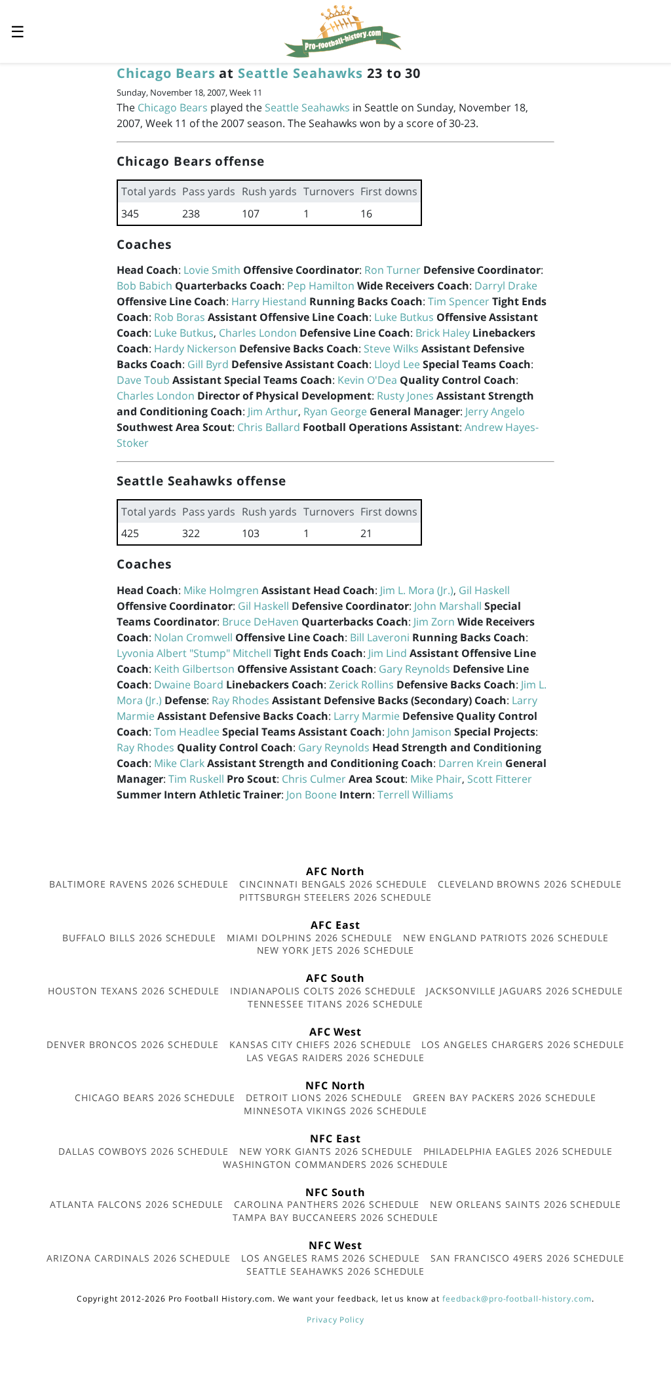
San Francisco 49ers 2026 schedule (527, 1258)
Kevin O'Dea (367, 380)
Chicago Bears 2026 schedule (155, 1097)
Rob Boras (179, 317)
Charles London (258, 333)
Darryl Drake (505, 285)
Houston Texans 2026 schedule (134, 991)
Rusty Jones (405, 395)
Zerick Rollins (361, 684)
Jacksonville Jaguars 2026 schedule (524, 991)
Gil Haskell (484, 590)
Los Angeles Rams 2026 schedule (330, 1258)
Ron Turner (392, 270)
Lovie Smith (211, 270)
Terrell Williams (415, 794)
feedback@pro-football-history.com (517, 1298)
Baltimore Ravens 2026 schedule (139, 884)
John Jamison (419, 731)
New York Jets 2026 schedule (336, 950)
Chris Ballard (268, 427)
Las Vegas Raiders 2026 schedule (335, 1057)
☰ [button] (17, 31)
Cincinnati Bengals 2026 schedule (333, 884)
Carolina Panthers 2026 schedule (327, 1204)
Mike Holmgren (221, 590)
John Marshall (448, 606)
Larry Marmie (367, 716)
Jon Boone (311, 794)
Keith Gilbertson (194, 669)
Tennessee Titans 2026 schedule (336, 1004)
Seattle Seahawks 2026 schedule (335, 1271)
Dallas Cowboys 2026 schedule (143, 1151)
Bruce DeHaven (260, 621)
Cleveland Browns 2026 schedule (530, 884)
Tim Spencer (458, 301)
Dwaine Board (188, 684)
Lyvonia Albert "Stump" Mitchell (194, 653)
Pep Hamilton (321, 285)
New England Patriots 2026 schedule (506, 937)
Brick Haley (442, 333)
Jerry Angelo (495, 411)
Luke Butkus (404, 317)
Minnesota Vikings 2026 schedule (336, 1110)
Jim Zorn (434, 621)
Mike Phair (436, 779)
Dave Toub (143, 380)
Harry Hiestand (269, 301)
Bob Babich (144, 285)
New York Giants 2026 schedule (326, 1151)
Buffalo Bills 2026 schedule (139, 937)
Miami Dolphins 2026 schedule (310, 937)
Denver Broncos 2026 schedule (133, 1044)
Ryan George (335, 411)
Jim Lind (387, 653)
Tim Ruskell (196, 779)
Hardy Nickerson (195, 348)
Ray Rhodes (240, 700)
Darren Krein (470, 763)
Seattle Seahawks (300, 73)
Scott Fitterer (499, 779)
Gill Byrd (208, 364)
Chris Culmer (314, 779)
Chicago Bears (166, 73)
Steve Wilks (391, 348)
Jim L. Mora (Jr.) (416, 590)
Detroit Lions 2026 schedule (324, 1097)
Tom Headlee (187, 731)
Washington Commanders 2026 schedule (335, 1164)
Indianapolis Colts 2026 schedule (323, 991)
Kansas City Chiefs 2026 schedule (320, 1044)
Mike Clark (179, 763)
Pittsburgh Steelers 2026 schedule (335, 897)
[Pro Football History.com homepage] (343, 30)
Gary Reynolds (414, 669)
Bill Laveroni (380, 637)
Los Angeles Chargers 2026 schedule (522, 1044)
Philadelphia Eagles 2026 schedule (518, 1151)
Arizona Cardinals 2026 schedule (139, 1258)
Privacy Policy (335, 1319)
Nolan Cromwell (193, 637)
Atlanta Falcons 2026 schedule (136, 1204)
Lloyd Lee (397, 364)
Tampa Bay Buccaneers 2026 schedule (335, 1217)
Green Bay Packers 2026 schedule (504, 1097)
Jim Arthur (273, 411)
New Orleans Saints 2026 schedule (525, 1204)
